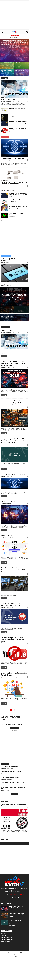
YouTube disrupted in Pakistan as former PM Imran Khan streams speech (17, 130)
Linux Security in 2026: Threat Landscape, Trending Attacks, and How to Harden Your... (7, 310)
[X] (16, 897)
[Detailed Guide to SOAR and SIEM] (7, 74)
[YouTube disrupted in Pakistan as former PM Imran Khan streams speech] (4, 130)
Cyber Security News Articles (7, 939)
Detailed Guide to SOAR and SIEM (13, 158)
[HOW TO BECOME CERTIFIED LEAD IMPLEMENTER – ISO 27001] (14, 617)
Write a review (23, 952)
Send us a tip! (16, 952)
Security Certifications (5, 828)
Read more (4, 356)
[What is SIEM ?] (14, 547)
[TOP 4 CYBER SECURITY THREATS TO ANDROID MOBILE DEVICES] (14, 174)
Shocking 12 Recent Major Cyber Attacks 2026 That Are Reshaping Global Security (14, 295)
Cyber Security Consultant (6, 101)
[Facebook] (10, 897)
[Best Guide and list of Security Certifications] (4, 203)
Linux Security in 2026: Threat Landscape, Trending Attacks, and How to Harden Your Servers (7, 64)
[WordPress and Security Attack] (4, 110)
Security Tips (3, 935)
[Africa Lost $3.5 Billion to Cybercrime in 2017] (14, 273)
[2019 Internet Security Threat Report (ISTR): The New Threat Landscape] (4, 123)
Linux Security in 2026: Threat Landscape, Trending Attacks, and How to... (17, 915)
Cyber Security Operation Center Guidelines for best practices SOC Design (13, 570)
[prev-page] (1, 220)
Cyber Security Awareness (6, 937)
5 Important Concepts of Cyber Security (11, 771)
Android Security (4, 180)
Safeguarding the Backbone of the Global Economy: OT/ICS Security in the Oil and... (21, 63)
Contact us (14, 954)
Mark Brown (3, 790)
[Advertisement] (14, 15)
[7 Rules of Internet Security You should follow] (4, 215)
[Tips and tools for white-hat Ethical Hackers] (14, 819)
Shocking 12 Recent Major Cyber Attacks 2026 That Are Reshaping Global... (17, 908)
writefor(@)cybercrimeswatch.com (17, 894)
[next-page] (3, 220)
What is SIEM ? (6, 536)
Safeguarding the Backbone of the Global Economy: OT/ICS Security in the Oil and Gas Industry (14, 441)
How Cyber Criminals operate (16, 114)
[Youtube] (19, 897)
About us (5, 952)
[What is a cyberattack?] (21, 74)
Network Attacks (4, 945)
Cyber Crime (3, 97)
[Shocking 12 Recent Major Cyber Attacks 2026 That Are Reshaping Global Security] (14, 50)
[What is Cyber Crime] (14, 89)
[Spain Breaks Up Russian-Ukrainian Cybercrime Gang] (4, 208)
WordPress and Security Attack (17, 108)
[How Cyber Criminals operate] (4, 118)
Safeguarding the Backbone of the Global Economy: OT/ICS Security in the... (18, 922)
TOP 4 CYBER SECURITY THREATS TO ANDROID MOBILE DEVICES (14, 183)
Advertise (10, 952)
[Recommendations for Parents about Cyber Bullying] (14, 688)
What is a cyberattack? (14, 37)
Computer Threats (5, 943)
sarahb (2, 784)
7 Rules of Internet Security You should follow (12, 782)
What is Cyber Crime (8, 99)
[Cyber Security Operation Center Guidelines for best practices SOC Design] (14, 583)
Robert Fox (3, 262)
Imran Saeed (3, 44)
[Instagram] (13, 897)
